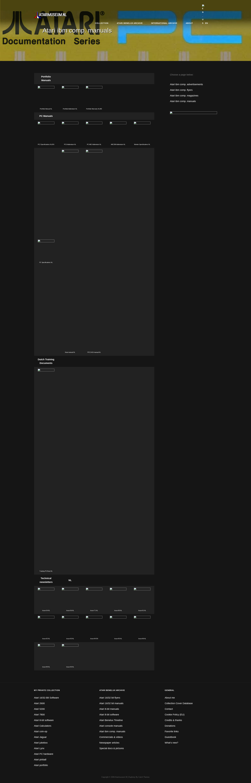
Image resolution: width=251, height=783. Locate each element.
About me (170, 697)
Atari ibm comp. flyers (181, 90)
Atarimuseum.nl (121, 777)
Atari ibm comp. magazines (184, 95)
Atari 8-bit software (44, 720)
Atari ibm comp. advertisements (186, 84)
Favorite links (172, 731)
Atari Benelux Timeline (111, 720)
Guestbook (170, 737)
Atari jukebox (41, 742)
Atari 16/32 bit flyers (109, 697)
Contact (169, 709)
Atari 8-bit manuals (109, 709)
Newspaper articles (109, 742)
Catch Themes (144, 777)
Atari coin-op (40, 731)
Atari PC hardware (43, 754)
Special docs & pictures (111, 748)
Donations (170, 726)
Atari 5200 (39, 709)
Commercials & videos (111, 737)
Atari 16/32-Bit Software (46, 697)
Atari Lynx (39, 748)
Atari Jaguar (40, 737)
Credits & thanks (173, 720)
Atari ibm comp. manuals (183, 101)
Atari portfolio (41, 765)
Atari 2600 (39, 703)
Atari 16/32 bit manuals (111, 703)
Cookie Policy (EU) (174, 714)
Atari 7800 (39, 714)
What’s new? (171, 742)
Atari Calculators (42, 726)
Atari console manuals (110, 726)
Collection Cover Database (179, 703)
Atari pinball (40, 759)
